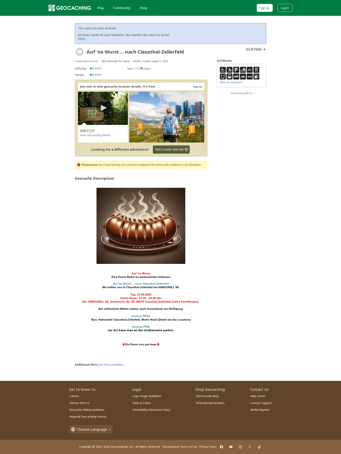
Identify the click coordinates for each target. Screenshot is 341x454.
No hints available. (111, 364)
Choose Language (92, 429)
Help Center (257, 396)
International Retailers (210, 403)
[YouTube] (231, 446)
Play (100, 8)
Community (121, 8)
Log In (285, 8)
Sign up (264, 8)
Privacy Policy (207, 446)
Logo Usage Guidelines (146, 396)
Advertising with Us (242, 93)
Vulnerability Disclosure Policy (151, 410)
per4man (92, 61)
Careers (74, 396)
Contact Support (261, 403)
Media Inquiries (260, 410)
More (81, 38)
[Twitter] (249, 446)
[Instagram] (240, 446)
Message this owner (118, 61)
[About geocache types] (79, 52)
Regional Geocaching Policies (88, 416)
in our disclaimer (191, 164)
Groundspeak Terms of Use (179, 446)
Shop (143, 8)
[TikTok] (259, 446)
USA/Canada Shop (207, 396)
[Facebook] (221, 446)
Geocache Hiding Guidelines (87, 410)
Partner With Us (79, 403)
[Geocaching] (70, 8)
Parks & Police (141, 403)
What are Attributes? (231, 82)
